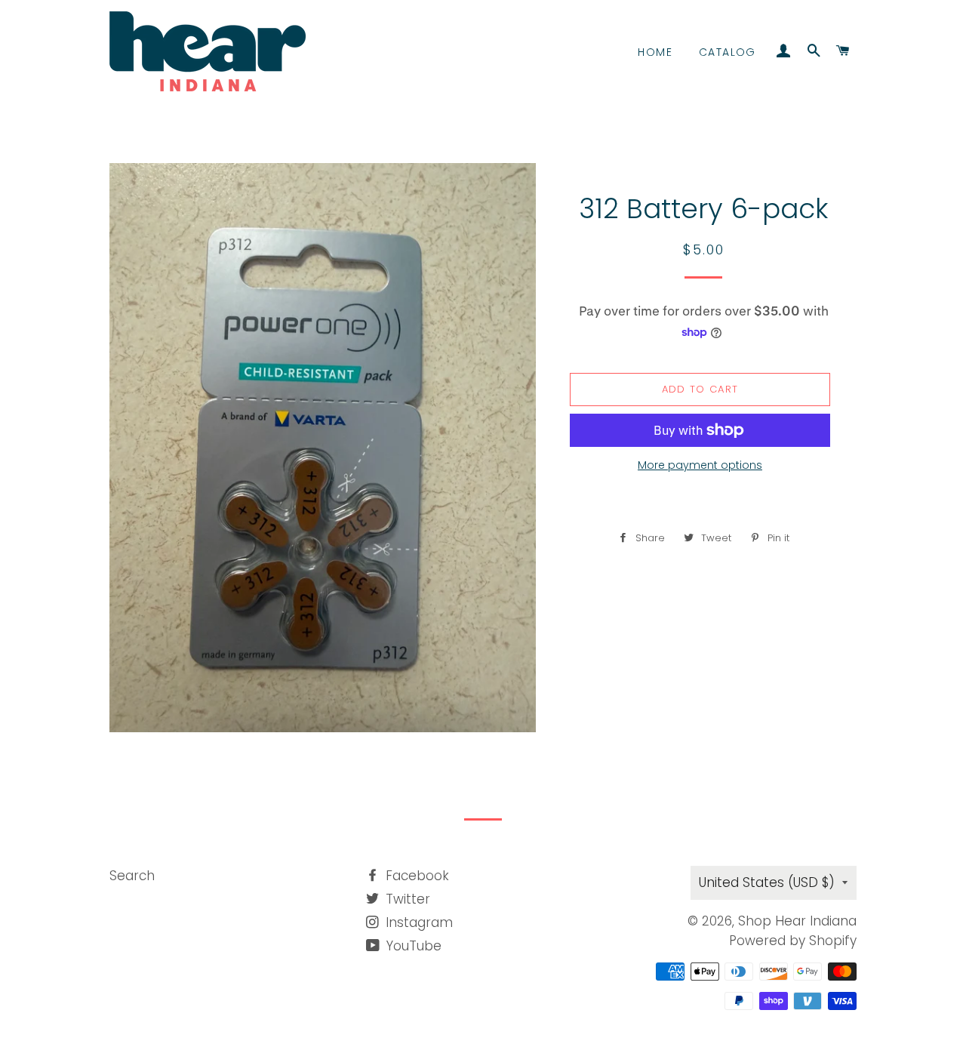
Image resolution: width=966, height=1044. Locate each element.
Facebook (415, 876)
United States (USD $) (767, 882)
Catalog (727, 52)
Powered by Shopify (793, 941)
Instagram (417, 922)
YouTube (412, 946)
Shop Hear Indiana (797, 921)
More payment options (700, 465)
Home (655, 52)
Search (132, 876)
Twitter (406, 899)
